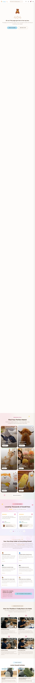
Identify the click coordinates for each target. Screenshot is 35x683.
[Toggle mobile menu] (33, 2)
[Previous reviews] (11, 531)
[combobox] (15, 1)
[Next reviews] (24, 531)
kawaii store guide (21, 544)
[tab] (13, 531)
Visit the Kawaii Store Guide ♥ (23, 593)
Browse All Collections (17, 495)
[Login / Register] (28, 2)
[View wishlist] (26, 2)
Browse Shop (23, 27)
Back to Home (12, 27)
